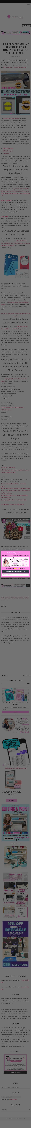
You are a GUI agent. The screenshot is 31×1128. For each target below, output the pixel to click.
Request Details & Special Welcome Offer (15, 571)
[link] (15, 562)
